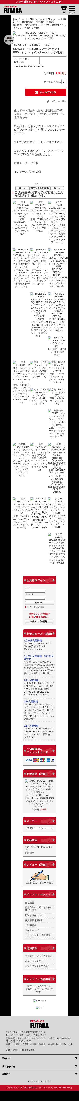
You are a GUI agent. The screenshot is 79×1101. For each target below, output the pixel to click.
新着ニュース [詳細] (39, 633)
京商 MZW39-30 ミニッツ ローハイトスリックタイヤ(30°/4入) (39, 464)
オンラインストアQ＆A (37, 966)
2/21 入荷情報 (31, 680)
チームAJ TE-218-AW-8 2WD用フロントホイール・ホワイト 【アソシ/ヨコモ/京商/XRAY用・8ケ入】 (21, 278)
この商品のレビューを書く (39, 882)
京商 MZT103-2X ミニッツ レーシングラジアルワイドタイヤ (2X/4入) (21, 522)
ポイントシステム (34, 961)
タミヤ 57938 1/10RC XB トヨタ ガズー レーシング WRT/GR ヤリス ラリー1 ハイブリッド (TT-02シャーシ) (57, 234)
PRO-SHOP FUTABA (32, 1088)
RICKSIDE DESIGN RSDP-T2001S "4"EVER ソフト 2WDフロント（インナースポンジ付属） (58, 277)
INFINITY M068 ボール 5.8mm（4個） (58, 352)
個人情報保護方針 (34, 920)
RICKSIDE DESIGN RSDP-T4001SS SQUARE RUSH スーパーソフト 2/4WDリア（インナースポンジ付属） (40, 326)
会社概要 (29, 902)
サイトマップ (32, 930)
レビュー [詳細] (37, 864)
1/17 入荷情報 (31, 725)
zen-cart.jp (67, 1088)
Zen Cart (57, 1088)
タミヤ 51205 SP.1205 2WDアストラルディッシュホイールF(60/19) (58, 521)
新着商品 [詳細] (37, 773)
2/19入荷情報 (31, 701)
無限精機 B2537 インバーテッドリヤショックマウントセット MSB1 (57, 431)
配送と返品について (35, 915)
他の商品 (29, 853)
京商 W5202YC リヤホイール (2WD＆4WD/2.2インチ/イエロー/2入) (40, 225)
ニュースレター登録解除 (37, 935)
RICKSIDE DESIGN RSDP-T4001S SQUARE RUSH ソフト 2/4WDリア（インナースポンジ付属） (57, 322)
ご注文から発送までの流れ (39, 956)
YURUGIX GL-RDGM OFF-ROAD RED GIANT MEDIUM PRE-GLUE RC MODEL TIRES (39, 521)
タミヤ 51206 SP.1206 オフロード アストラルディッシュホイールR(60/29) (58, 557)
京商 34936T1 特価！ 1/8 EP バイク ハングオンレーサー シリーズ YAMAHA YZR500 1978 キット (22, 394)
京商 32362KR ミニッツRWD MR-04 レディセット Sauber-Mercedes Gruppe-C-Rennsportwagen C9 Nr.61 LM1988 (58, 481)
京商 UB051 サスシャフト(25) (58, 401)
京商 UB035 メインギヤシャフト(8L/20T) (40, 373)
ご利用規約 (30, 925)
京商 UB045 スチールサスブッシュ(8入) (40, 401)
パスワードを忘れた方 (35, 607)
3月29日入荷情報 (33, 640)
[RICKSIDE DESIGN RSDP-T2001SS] (39, 38)
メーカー (32, 821)
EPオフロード (37, 19)
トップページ (19, 19)
